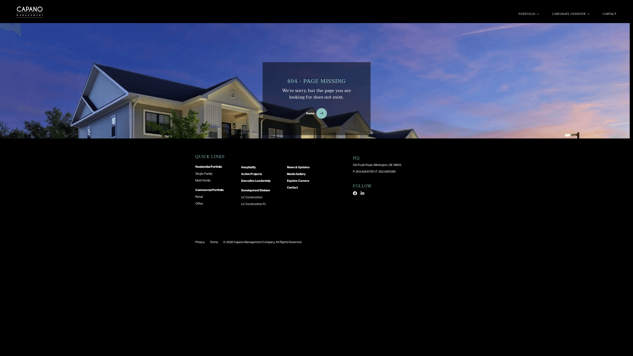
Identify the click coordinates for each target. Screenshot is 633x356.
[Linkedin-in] (362, 193)
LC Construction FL (253, 204)
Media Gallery (296, 174)
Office (199, 203)
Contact (610, 14)
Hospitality (248, 167)
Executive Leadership (256, 181)
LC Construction (251, 197)
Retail (199, 196)
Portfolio (527, 14)
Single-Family (204, 173)
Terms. (214, 242)
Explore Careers (298, 181)
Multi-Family (203, 180)
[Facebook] (355, 193)
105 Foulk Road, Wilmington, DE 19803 (377, 165)
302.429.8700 (365, 171)
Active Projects (251, 174)
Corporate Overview (569, 14)
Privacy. (200, 242)
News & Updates (298, 167)
